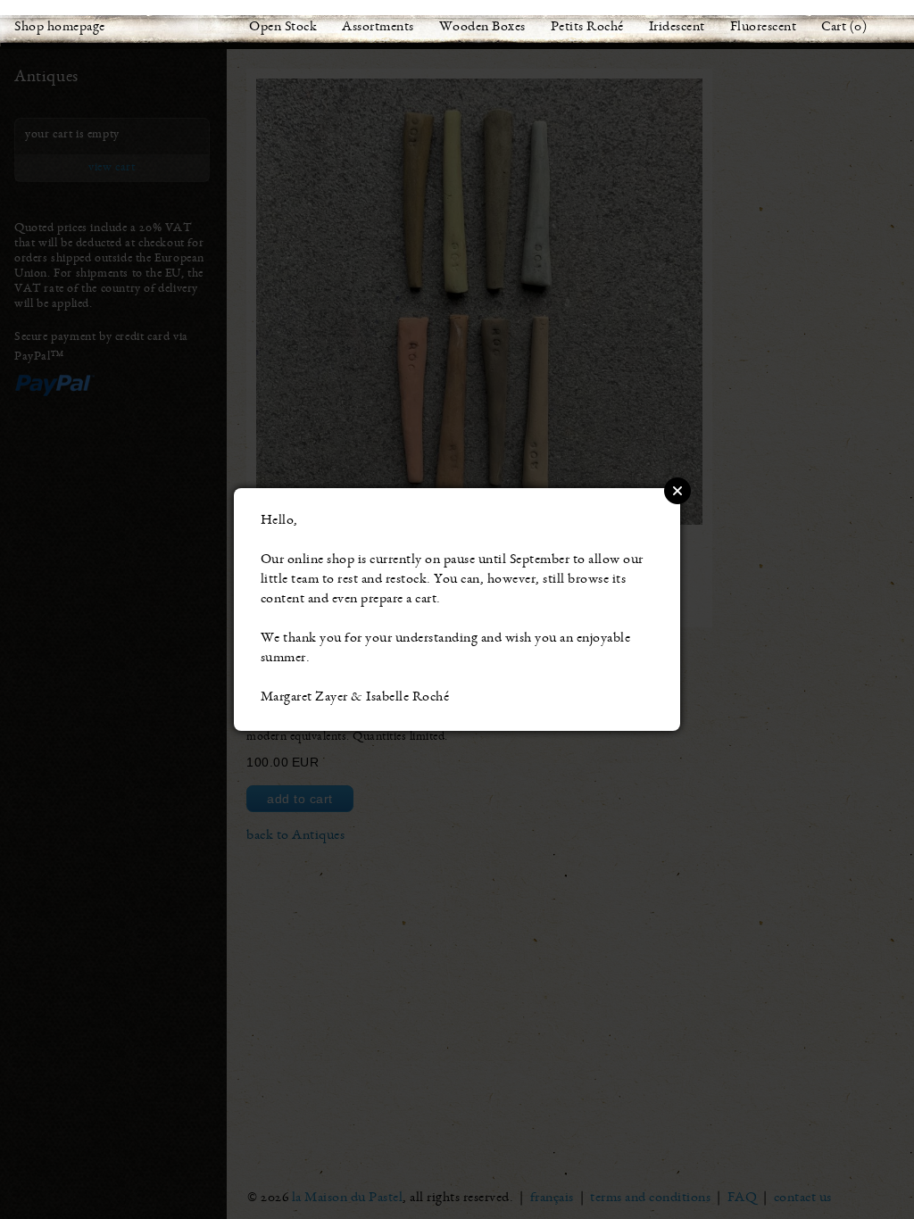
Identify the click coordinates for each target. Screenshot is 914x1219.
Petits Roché (587, 28)
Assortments (378, 28)
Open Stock (283, 28)
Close (677, 490)
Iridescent (677, 28)
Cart (833, 28)
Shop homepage (59, 28)
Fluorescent (763, 28)
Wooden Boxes (482, 28)
